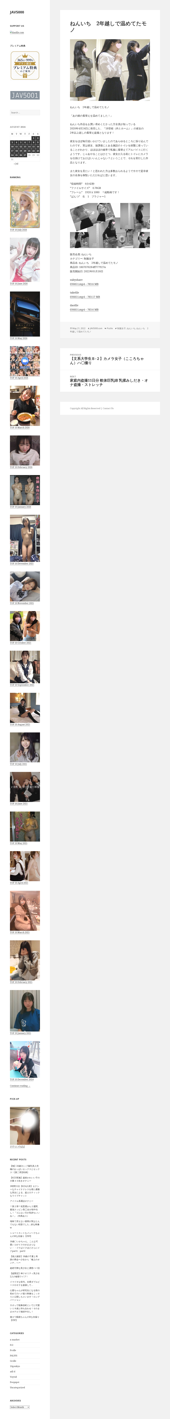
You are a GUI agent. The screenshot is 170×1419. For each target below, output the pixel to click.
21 (29, 150)
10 (12, 146)
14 (29, 146)
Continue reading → (20, 1085)
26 (21, 155)
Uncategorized (17, 1387)
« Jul (16, 163)
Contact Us (108, 408)
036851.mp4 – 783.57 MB (85, 297)
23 (38, 150)
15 (33, 146)
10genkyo (15, 1366)
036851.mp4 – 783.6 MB (84, 284)
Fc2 (11, 1344)
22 (33, 150)
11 (16, 146)
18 (16, 150)
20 (25, 150)
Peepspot (14, 1382)
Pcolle (13, 1350)
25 (16, 155)
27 (25, 155)
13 (25, 146)
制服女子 (121, 328)
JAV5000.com (96, 328)
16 (38, 146)
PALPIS (13, 1355)
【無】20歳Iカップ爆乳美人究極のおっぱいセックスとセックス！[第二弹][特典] (25, 1169)
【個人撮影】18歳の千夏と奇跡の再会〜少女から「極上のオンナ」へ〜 (25, 1259)
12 (21, 146)
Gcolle (13, 1360)
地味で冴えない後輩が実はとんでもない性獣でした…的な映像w (25, 1224)
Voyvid (13, 1376)
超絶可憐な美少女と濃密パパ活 (25, 1268)
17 (12, 150)
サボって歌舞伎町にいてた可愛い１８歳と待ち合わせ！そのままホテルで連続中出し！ (25, 1308)
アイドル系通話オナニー (21, 1201)
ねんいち (131, 328)
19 (21, 150)
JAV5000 (17, 12)
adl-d (12, 1371)
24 (12, 155)
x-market (15, 1339)
